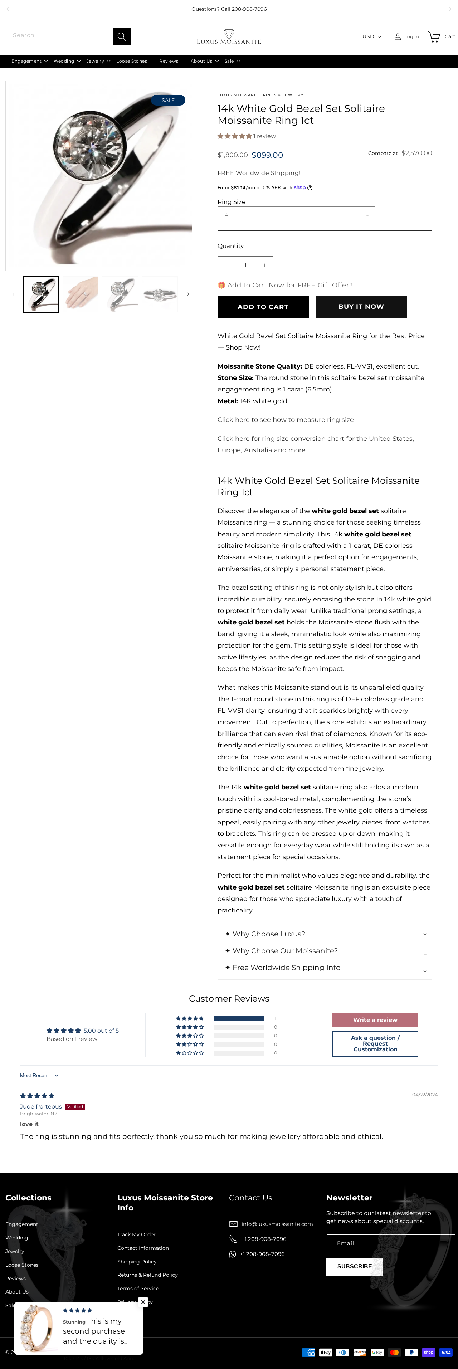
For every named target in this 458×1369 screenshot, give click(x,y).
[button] (26, 61)
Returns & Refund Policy (147, 1275)
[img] (37, 1095)
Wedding (16, 1238)
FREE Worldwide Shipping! (259, 173)
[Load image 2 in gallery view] (81, 294)
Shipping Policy (137, 1262)
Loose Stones (22, 1265)
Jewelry (14, 1251)
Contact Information (143, 1248)
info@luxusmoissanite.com (277, 1224)
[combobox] (68, 36)
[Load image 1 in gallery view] (41, 294)
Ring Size (231, 201)
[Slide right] (188, 294)
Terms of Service (138, 1289)
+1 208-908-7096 (264, 1239)
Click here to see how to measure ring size (286, 420)
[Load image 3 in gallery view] (120, 294)
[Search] (122, 36)
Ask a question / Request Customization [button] (375, 1043)
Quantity (231, 245)
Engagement (21, 1224)
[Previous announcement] (8, 9)
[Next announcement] (450, 9)
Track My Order (136, 1235)
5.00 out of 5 (101, 1030)
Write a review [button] (375, 1020)
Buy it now (361, 307)
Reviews (15, 1279)
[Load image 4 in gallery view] (160, 294)
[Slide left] (13, 294)
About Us (17, 1292)
